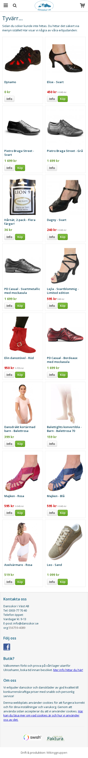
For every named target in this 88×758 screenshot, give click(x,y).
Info (9, 99)
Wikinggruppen (56, 753)
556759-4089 (17, 628)
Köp (62, 99)
